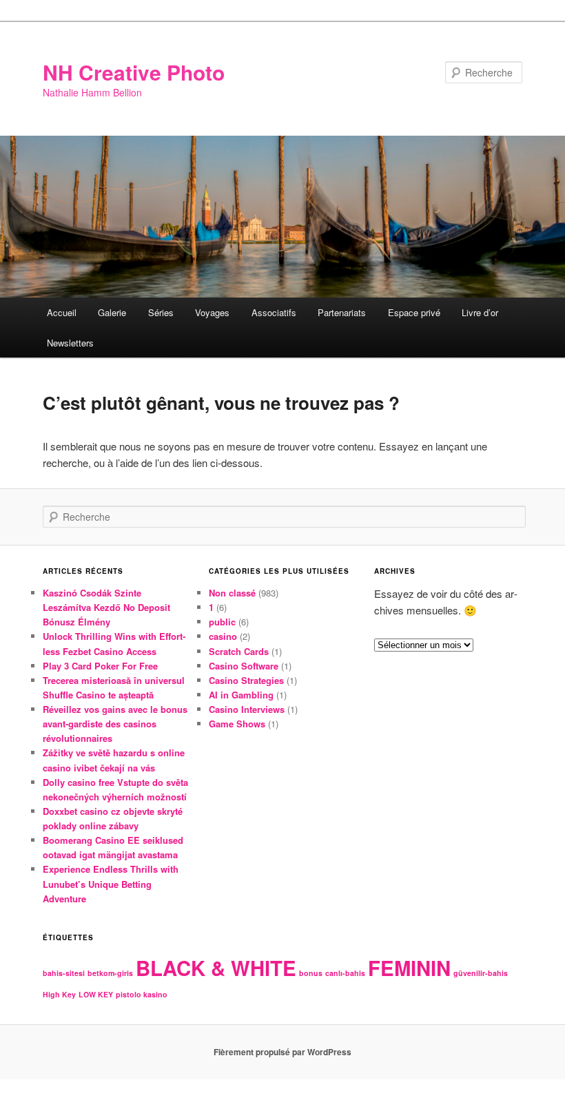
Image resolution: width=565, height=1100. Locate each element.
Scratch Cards (239, 651)
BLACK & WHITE (216, 967)
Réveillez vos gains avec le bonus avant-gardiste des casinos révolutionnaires (115, 724)
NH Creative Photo (134, 72)
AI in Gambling (241, 694)
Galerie (112, 312)
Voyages (212, 312)
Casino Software (243, 665)
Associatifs (273, 312)
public (222, 621)
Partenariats (342, 312)
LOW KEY (96, 994)
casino (223, 636)
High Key (59, 994)
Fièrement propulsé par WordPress (282, 1052)
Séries (161, 312)
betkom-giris (110, 973)
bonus (310, 973)
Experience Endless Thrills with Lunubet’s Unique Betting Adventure (110, 883)
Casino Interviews (247, 709)
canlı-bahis (345, 973)
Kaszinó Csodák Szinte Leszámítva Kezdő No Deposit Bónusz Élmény (106, 607)
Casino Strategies (246, 680)
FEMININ (409, 967)
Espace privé (414, 312)
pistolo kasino (141, 994)
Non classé (232, 592)
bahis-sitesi (64, 973)
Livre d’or (480, 312)
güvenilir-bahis (480, 973)
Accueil (61, 312)
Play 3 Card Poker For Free (100, 665)
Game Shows (237, 723)
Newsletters (70, 342)
